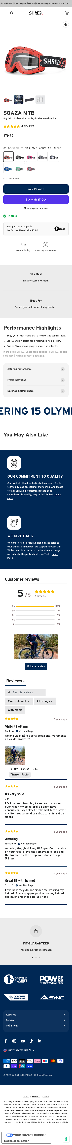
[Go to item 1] (8, 100)
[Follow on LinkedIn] (40, 1041)
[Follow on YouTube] (22, 1041)
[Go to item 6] (18, 100)
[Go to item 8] (40, 100)
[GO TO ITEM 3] (39, 957)
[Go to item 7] (29, 100)
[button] (36, 606)
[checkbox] (15, 710)
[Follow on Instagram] (14, 1041)
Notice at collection (16, 1140)
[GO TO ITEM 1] (32, 957)
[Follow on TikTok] (31, 1041)
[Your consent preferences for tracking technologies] (66, 1139)
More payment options (36, 208)
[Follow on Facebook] (5, 1041)
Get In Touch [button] (12, 1026)
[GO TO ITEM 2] (36, 957)
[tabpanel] (36, 797)
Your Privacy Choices (29, 1135)
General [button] (10, 1020)
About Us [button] (11, 1015)
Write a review (36, 666)
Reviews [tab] (15, 681)
